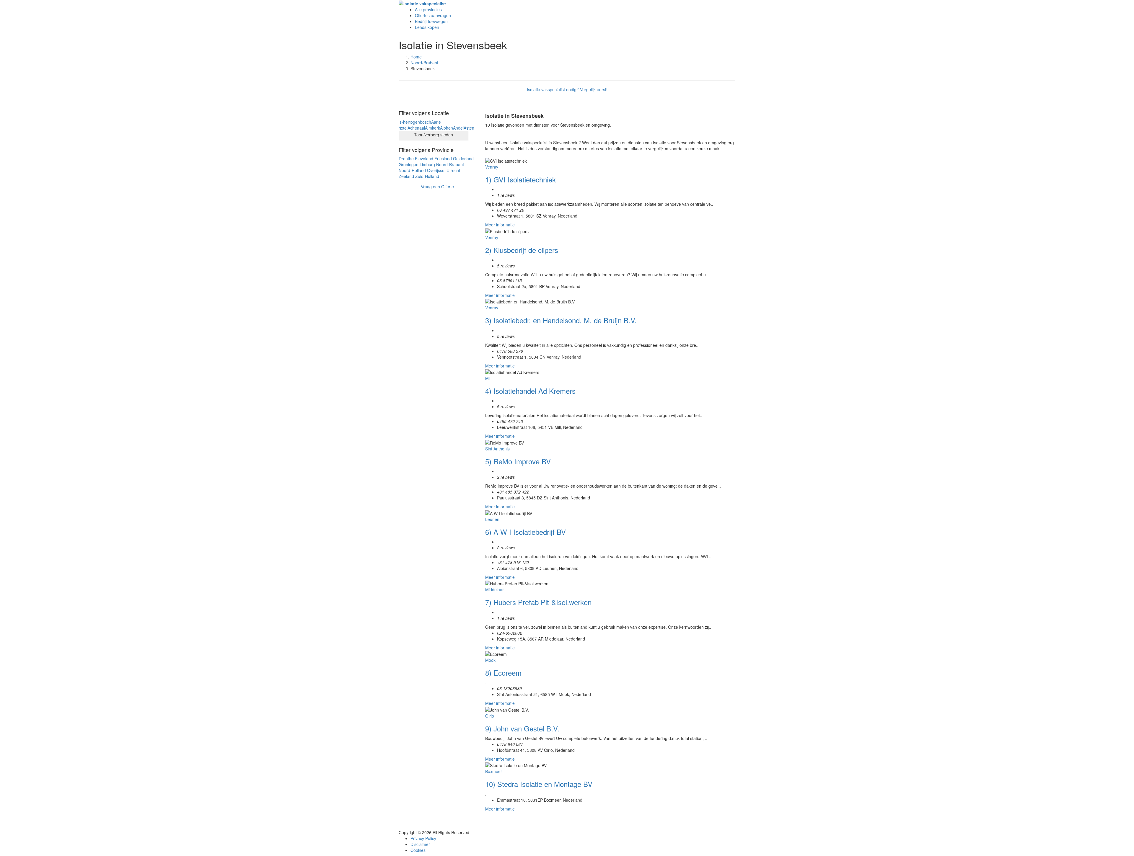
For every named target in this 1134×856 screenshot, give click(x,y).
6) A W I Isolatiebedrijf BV (525, 532)
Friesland (443, 158)
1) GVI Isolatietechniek (520, 179)
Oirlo (489, 716)
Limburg (427, 164)
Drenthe (406, 158)
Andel (458, 128)
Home (416, 57)
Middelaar (494, 589)
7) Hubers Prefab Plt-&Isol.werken (538, 602)
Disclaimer (420, 844)
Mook (490, 660)
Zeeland (406, 176)
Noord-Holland (412, 170)
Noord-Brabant (424, 63)
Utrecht (453, 170)
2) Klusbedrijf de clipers (521, 250)
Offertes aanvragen (433, 15)
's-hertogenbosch (415, 122)
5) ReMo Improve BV (518, 461)
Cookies (418, 850)
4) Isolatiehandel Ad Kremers (530, 390)
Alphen (446, 128)
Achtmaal (416, 128)
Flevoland (424, 158)
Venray (491, 167)
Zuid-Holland (427, 176)
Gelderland (463, 158)
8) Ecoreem (503, 672)
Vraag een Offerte (437, 187)
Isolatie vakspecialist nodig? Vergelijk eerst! (567, 89)
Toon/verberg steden (433, 135)
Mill (488, 378)
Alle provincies (428, 9)
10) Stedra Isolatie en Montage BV (538, 784)
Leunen (492, 519)
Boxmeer (493, 771)
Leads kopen (427, 27)
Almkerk (432, 128)
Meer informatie (500, 225)
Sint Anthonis (497, 449)
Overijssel (436, 170)
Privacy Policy (423, 838)
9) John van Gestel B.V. (522, 728)
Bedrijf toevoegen (431, 21)
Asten (469, 128)
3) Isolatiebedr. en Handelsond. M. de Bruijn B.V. (561, 320)
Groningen (408, 164)
